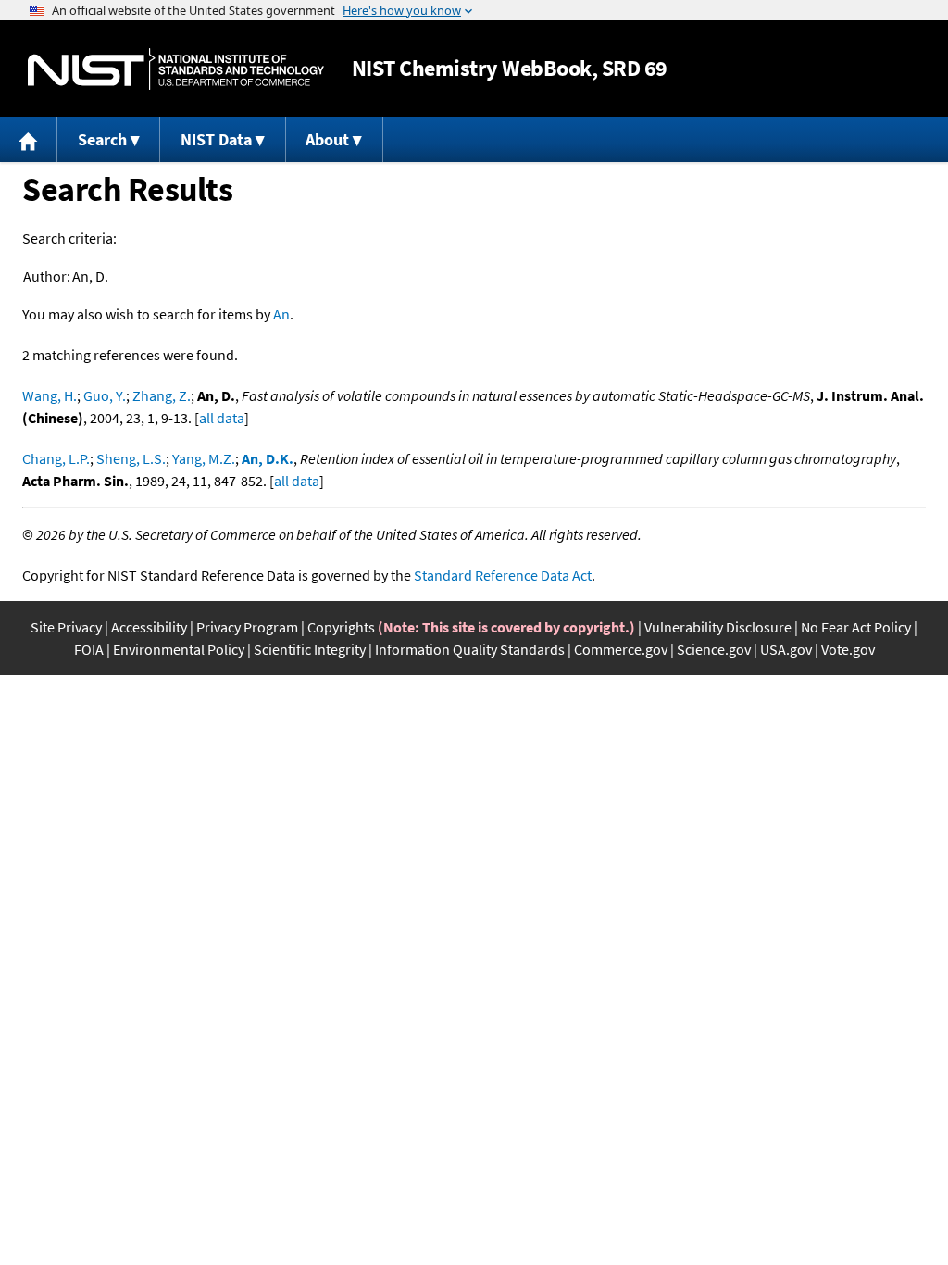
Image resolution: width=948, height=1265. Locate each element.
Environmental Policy (178, 649)
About (327, 139)
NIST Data (216, 139)
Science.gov (714, 649)
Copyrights (341, 627)
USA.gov (786, 649)
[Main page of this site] (28, 139)
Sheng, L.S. (131, 458)
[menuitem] (28, 139)
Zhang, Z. (161, 395)
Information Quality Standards (470, 649)
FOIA (89, 649)
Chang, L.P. (56, 458)
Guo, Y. (104, 395)
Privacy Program (247, 627)
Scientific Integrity (310, 649)
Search (102, 139)
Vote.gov (848, 649)
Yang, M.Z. (203, 458)
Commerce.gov (620, 649)
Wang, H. (49, 395)
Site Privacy (66, 627)
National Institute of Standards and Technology (176, 69)
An (281, 314)
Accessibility (149, 627)
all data (221, 417)
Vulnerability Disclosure (718, 627)
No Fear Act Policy (856, 627)
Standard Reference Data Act (503, 575)
